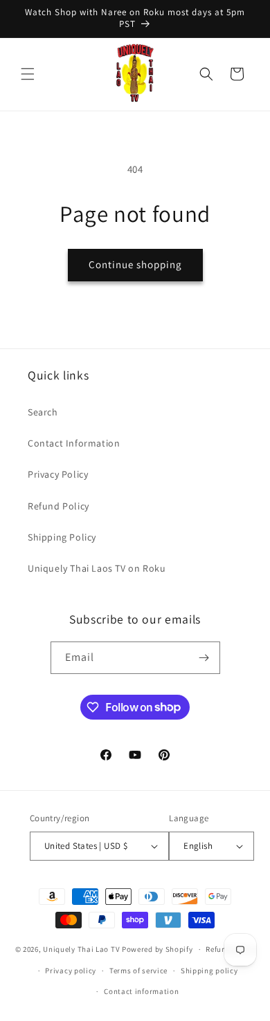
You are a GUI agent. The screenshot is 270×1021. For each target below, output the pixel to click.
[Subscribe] (204, 657)
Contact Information (74, 443)
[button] (27, 74)
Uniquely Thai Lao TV (81, 949)
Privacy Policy (58, 474)
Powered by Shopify (157, 949)
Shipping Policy (62, 537)
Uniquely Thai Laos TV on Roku (96, 568)
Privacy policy (70, 970)
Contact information (141, 991)
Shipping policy (209, 970)
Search (43, 412)
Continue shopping (135, 264)
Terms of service (138, 970)
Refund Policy (58, 506)
